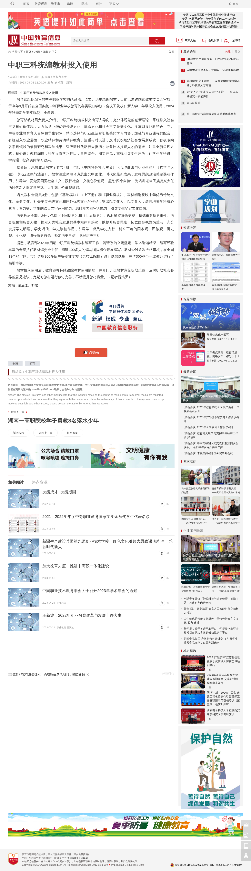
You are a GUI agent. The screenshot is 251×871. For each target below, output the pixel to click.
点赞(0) (94, 352)
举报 (172, 51)
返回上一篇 (45, 432)
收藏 (15, 363)
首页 (28, 51)
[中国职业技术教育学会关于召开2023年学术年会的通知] (23, 597)
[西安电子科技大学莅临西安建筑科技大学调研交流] (193, 716)
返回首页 (72, 432)
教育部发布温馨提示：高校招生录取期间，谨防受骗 (49, 674)
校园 (37, 51)
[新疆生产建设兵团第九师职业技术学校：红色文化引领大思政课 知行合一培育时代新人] (23, 548)
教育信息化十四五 (218, 334)
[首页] (12, 4)
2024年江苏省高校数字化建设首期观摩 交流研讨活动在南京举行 (222, 678)
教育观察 (41, 3)
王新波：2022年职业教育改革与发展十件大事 (82, 615)
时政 (26, 3)
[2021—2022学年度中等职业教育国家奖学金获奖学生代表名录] (23, 523)
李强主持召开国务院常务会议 (215, 453)
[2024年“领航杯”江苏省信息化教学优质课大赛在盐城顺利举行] (193, 663)
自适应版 (83, 857)
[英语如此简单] (91, 20)
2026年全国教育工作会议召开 (215, 427)
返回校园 (18, 432)
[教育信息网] (29, 39)
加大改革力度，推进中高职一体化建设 (75, 566)
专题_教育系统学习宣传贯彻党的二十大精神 (209, 18)
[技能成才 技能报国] (23, 498)
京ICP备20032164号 (221, 865)
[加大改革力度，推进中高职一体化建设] (23, 572)
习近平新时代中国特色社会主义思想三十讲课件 (209, 26)
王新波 (70, 627)
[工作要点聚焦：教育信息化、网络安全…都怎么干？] (193, 358)
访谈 (70, 3)
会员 (235, 3)
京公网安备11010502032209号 (191, 865)
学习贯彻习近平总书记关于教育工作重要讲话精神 (209, 22)
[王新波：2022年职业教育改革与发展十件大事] (23, 622)
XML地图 (238, 865)
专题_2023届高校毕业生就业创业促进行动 (209, 14)
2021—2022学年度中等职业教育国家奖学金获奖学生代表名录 (96, 516)
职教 (45, 51)
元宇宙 (55, 3)
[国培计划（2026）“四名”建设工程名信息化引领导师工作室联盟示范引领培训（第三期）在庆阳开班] (193, 698)
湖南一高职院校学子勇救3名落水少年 (53, 421)
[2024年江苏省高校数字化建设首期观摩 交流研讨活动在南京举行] (193, 680)
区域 (84, 3)
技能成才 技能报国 (59, 492)
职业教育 (61, 602)
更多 (112, 3)
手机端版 (72, 857)
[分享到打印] (172, 83)
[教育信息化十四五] (193, 340)
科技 (99, 3)
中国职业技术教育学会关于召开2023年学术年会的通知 (89, 591)
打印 (32, 363)
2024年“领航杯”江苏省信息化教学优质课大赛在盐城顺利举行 (223, 661)
